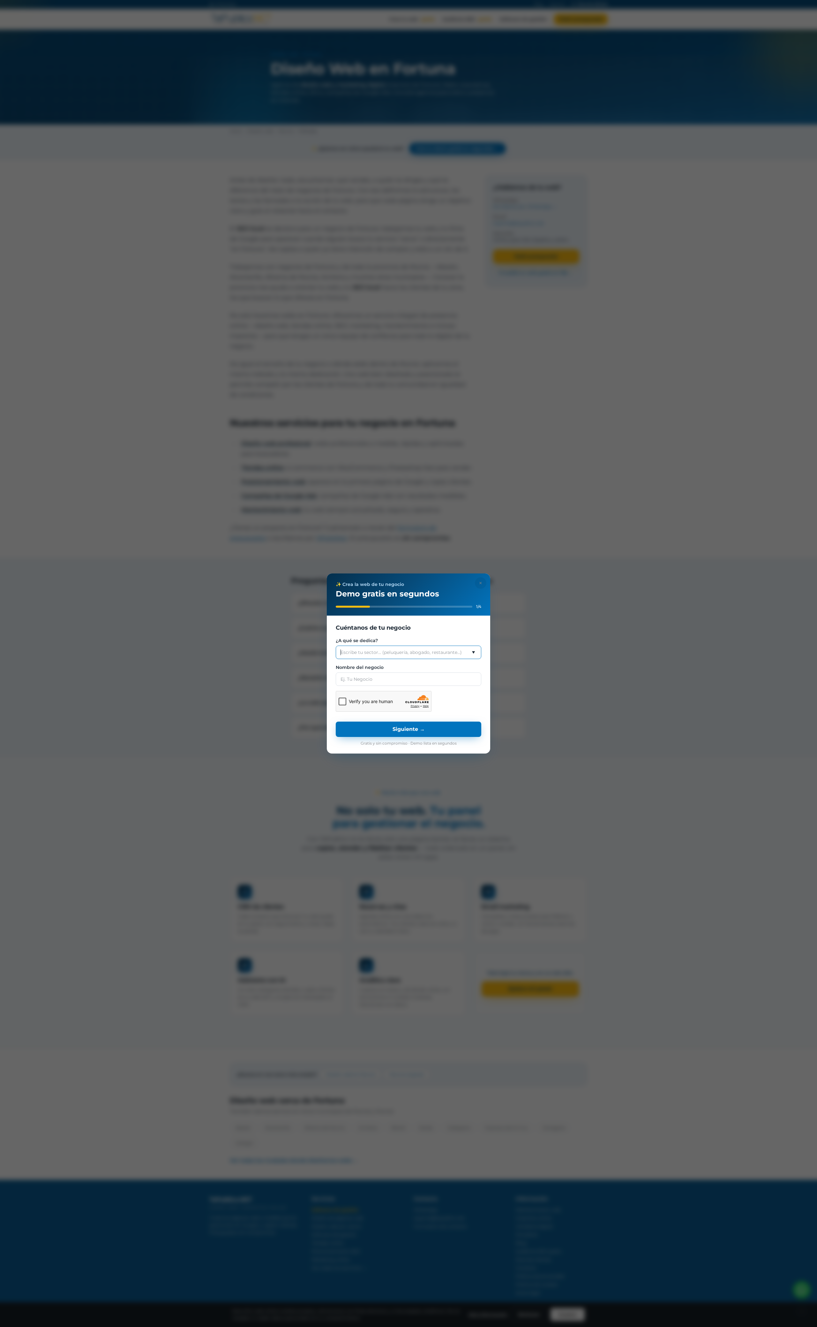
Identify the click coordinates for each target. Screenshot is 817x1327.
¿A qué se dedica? (357, 640)
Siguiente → (409, 729)
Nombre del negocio (360, 667)
